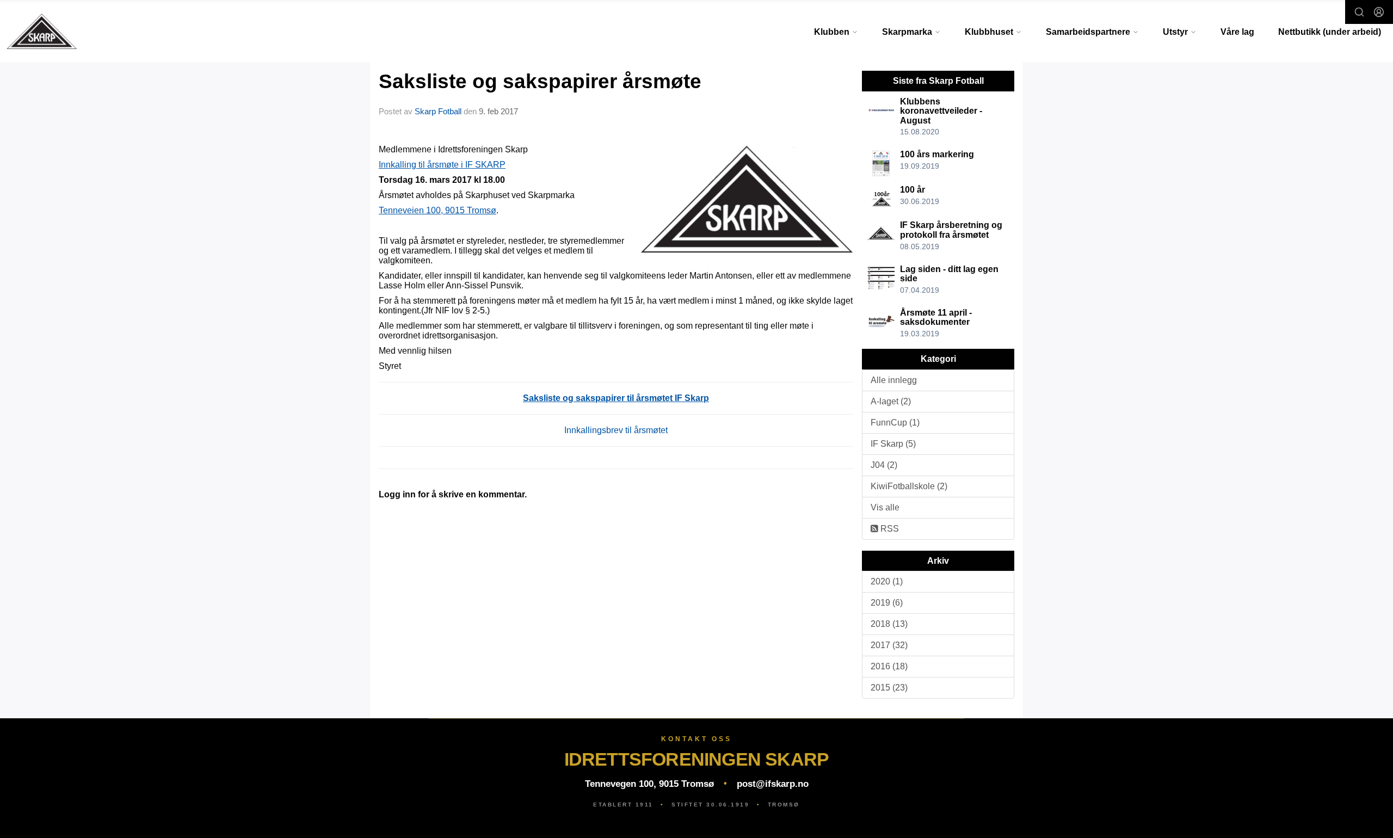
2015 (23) (889, 687)
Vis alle (885, 507)
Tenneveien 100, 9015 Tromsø (437, 210)
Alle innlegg (894, 380)
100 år (912, 189)
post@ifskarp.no (773, 784)
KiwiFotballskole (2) (909, 486)
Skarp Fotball (438, 111)
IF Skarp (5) (893, 443)
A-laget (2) (891, 401)
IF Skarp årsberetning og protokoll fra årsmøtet (951, 229)
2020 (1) (887, 581)
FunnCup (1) (895, 422)
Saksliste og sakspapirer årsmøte (540, 81)
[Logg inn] (1379, 12)
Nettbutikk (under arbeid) (1329, 31)
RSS (888, 528)
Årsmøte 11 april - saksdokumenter (936, 317)
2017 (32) (889, 645)
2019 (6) (887, 602)
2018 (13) (889, 623)
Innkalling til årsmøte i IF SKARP (442, 164)
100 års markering (937, 154)
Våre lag (1237, 31)
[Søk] (1359, 12)
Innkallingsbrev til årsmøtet (616, 430)
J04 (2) (884, 465)
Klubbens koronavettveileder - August (941, 111)
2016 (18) (889, 666)
